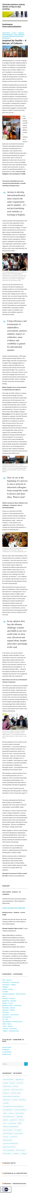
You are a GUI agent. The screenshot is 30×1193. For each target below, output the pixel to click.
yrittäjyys (24, 1153)
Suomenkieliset (6, 1017)
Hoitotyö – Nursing (7, 989)
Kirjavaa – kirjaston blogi (15, 1183)
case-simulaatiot (8, 1079)
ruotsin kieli (12, 1123)
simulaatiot (18, 1130)
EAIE (23, 34)
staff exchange (7, 1133)
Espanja (12, 1083)
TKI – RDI (5, 1019)
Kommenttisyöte (6, 1052)
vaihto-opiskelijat (8, 1150)
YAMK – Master (6, 1024)
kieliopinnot (7, 1099)
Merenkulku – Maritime (8, 1008)
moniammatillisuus (20, 1110)
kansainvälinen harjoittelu (11, 1096)
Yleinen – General (7, 1026)
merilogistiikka (7, 1110)
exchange (20, 1083)
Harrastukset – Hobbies (9, 984)
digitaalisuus (19, 1079)
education (5, 36)
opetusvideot (19, 1113)
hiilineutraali (7, 1086)
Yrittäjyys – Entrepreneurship (10, 1031)
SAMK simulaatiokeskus (10, 1126)
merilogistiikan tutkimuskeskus (13, 1106)
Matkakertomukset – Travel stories (12, 1005)
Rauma (21, 1120)
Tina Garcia (13, 1136)
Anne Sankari (6, 33)
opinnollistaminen (9, 1116)
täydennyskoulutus (9, 1147)
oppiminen (13, 1120)
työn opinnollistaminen (10, 1143)
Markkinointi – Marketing (9, 1001)
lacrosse (15, 1099)
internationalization (14, 36)
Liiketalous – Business (8, 998)
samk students (8, 1130)
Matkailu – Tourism (7, 1003)
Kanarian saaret (16, 1093)
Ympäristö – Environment (9, 1028)
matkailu (6, 1103)
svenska (5, 1136)
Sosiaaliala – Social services (10, 1014)
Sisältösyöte (5, 1049)
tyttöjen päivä (7, 1140)
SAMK (20, 1123)
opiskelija (19, 1116)
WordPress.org (6, 1054)
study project (18, 1133)
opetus (11, 1113)
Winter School (20, 1150)
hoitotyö (15, 1086)
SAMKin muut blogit (8, 908)
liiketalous (22, 1099)
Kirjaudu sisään (6, 1047)
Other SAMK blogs (20, 908)
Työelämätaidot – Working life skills (12, 1021)
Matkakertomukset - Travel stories (12, 34)
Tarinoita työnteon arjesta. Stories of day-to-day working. (13, 6)
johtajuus (6, 1093)
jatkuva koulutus (17, 1089)
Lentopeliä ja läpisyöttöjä (15, 1173)
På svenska (5, 1012)
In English (21, 33)
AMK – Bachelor (7, 980)
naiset (5, 1113)
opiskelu (5, 1120)
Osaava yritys (9, 1163)
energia (5, 1083)
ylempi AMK (7, 1153)
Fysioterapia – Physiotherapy (10, 982)
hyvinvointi (6, 1089)
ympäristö (15, 1153)
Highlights (5, 987)
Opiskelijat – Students (8, 1010)
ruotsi (5, 1123)
